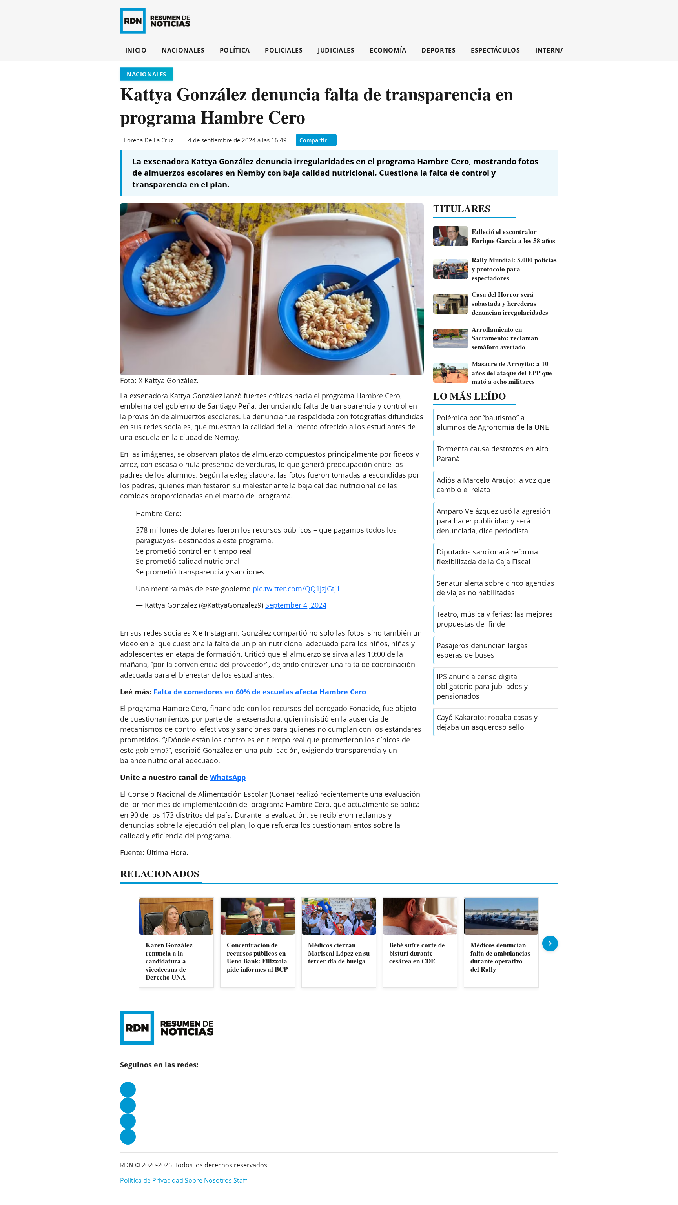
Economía (388, 50)
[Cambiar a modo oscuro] (548, 21)
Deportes (438, 50)
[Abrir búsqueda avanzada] (556, 21)
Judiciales (336, 50)
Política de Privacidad (151, 1180)
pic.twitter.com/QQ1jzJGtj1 (296, 588)
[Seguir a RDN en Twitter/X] (128, 1121)
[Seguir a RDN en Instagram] (128, 1105)
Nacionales (183, 50)
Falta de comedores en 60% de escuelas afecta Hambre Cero (259, 691)
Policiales (284, 50)
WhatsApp (228, 777)
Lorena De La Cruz (148, 140)
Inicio (136, 50)
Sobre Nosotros (208, 1180)
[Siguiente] (550, 943)
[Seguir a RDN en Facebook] (128, 1090)
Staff (240, 1180)
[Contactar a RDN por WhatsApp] (128, 1137)
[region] (339, 943)
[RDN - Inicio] (158, 21)
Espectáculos (495, 50)
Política (235, 50)
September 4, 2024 (295, 605)
